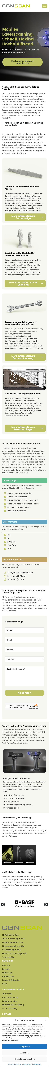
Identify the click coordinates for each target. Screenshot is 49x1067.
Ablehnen (24, 1053)
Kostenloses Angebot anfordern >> (22, 62)
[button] (45, 1020)
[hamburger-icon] (44, 6)
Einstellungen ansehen (24, 1059)
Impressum (36, 1064)
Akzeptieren (24, 1046)
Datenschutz (26, 1064)
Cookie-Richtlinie (14, 1064)
